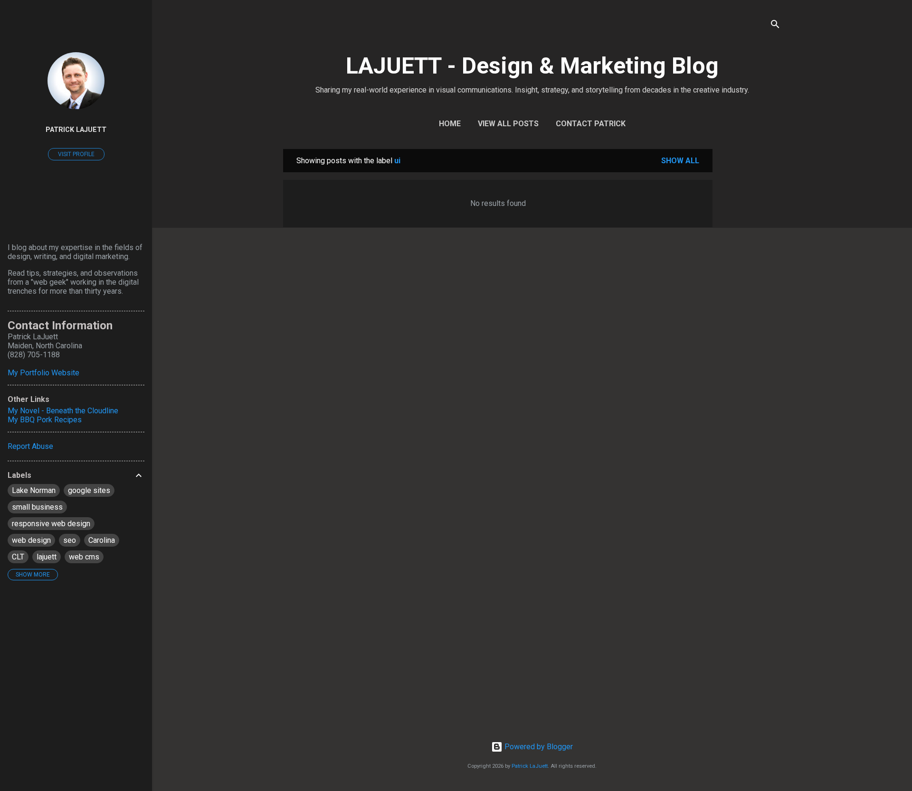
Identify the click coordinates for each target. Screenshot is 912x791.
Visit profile (76, 154)
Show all (680, 160)
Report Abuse (30, 446)
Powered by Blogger (538, 746)
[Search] (775, 25)
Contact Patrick (591, 123)
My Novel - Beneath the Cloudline (63, 410)
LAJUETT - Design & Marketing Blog (532, 65)
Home (450, 123)
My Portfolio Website (43, 372)
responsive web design (51, 523)
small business (37, 507)
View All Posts (508, 123)
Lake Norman (34, 490)
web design (31, 540)
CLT (18, 556)
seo (69, 540)
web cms (84, 556)
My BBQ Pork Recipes (45, 419)
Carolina (101, 540)
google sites (89, 490)
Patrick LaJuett (530, 766)
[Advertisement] (750, 291)
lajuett (47, 556)
